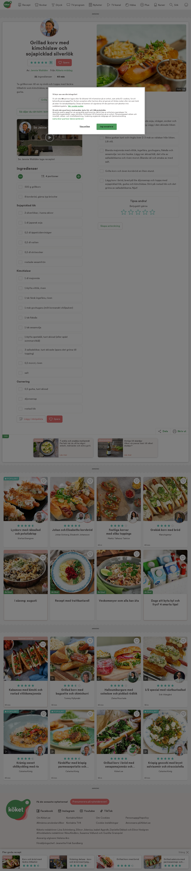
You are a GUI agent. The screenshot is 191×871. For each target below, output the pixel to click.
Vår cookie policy (75, 106)
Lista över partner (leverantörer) (68, 119)
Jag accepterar (106, 127)
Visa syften (85, 126)
